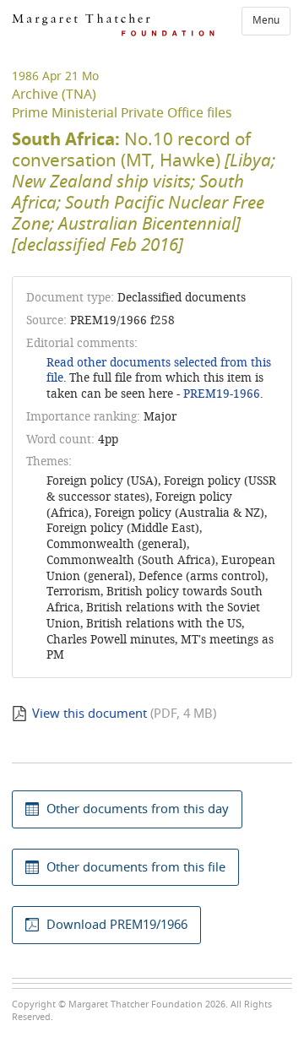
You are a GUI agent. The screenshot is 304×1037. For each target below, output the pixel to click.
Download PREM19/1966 (116, 924)
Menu (266, 20)
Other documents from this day (137, 809)
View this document (89, 713)
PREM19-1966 (221, 394)
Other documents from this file (135, 867)
